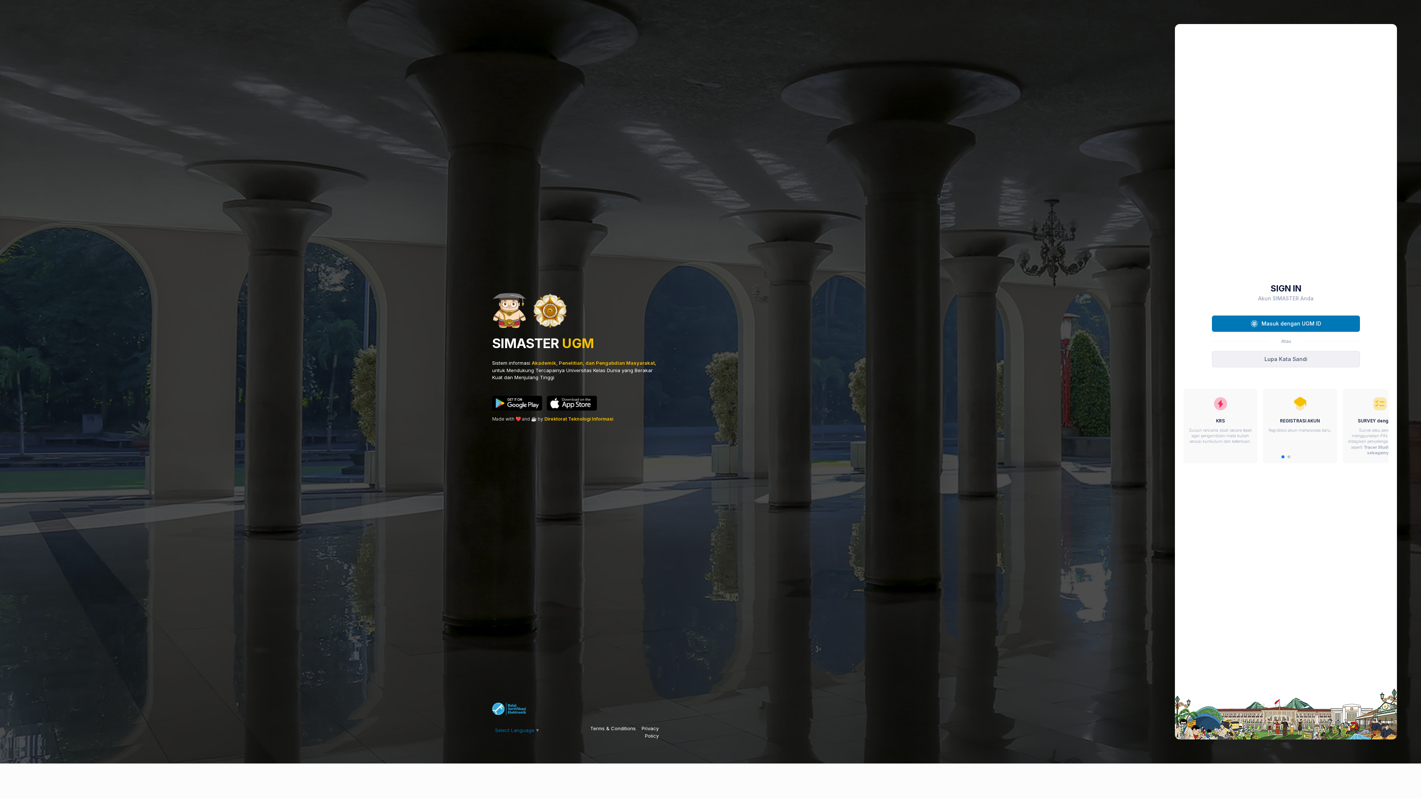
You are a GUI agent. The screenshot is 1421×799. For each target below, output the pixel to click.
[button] (1282, 456)
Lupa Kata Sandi (1285, 359)
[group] (1220, 426)
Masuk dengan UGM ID (1291, 323)
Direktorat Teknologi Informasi (578, 419)
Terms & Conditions (613, 728)
